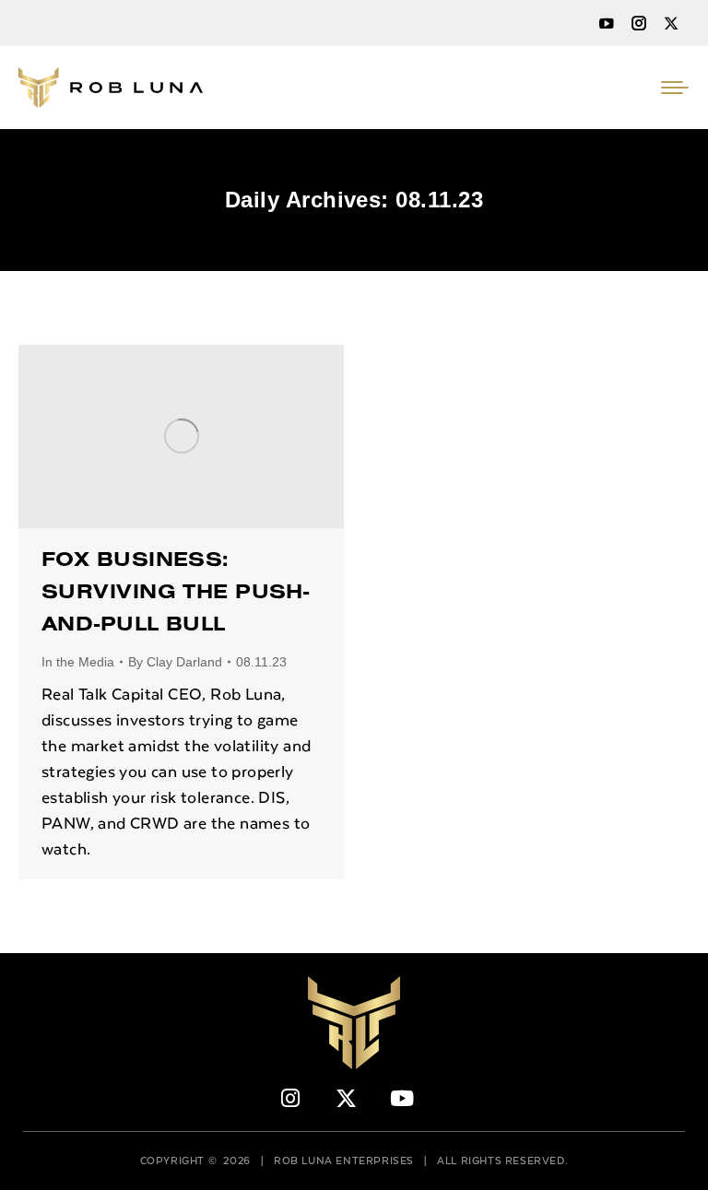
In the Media (77, 661)
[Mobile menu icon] (675, 87)
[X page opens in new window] (671, 23)
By (175, 661)
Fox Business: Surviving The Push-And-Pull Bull (175, 594)
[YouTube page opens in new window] (606, 23)
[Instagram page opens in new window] (639, 23)
